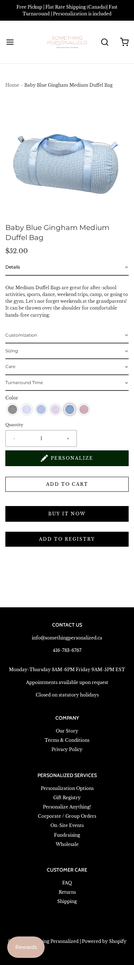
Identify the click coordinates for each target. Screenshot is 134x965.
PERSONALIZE (72, 458)
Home (12, 85)
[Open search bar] (104, 42)
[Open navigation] (10, 42)
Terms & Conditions (67, 740)
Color (11, 397)
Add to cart (67, 484)
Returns (67, 892)
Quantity (14, 425)
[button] (67, 161)
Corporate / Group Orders (67, 816)
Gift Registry (67, 797)
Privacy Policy (67, 749)
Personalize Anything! (67, 807)
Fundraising (67, 835)
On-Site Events (67, 825)
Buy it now (67, 513)
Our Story (67, 731)
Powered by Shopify (104, 941)
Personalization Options (67, 788)
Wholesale (67, 844)
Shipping (67, 901)
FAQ (67, 882)
